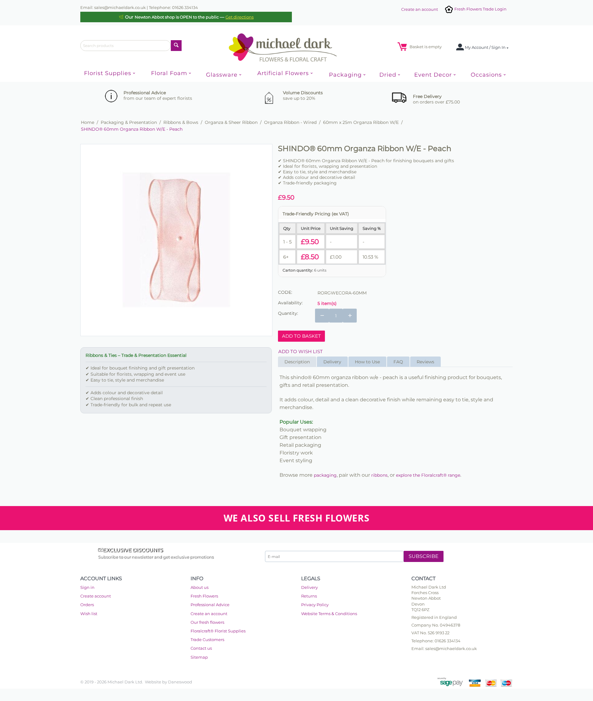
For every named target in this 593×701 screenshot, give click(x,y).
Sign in (87, 587)
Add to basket (301, 336)
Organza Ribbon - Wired (290, 122)
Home (87, 122)
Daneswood (180, 681)
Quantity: (288, 313)
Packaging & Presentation (129, 122)
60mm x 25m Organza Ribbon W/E (361, 122)
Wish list (88, 613)
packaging (325, 475)
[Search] (176, 45)
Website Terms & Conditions (329, 613)
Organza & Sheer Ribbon (231, 122)
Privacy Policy (315, 604)
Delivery (309, 587)
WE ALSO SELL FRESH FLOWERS (297, 518)
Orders (87, 604)
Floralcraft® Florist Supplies (218, 630)
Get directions (239, 17)
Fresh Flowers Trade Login (480, 8)
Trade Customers (207, 639)
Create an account (419, 9)
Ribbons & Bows (180, 122)
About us (199, 587)
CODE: (285, 292)
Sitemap (199, 657)
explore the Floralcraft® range (428, 475)
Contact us (201, 648)
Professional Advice (210, 604)
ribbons (379, 475)
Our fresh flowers (207, 622)
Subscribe (424, 556)
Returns (309, 595)
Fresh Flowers (204, 595)
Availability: (290, 303)
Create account (95, 595)
